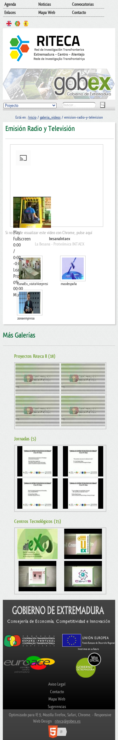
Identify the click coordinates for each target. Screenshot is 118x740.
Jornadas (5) (25, 439)
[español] (26, 24)
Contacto (79, 12)
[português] (17, 24)
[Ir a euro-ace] (29, 673)
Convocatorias (83, 4)
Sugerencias (57, 707)
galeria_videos (50, 117)
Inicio (32, 117)
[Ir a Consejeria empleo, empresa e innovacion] (59, 630)
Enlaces (10, 12)
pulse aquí (84, 233)
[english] (9, 24)
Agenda (10, 4)
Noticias (44, 4)
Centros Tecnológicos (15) (37, 521)
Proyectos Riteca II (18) (34, 356)
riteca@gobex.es (68, 721)
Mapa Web (46, 12)
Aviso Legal (56, 684)
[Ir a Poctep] (29, 646)
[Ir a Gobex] (88, 677)
